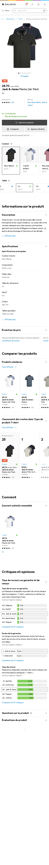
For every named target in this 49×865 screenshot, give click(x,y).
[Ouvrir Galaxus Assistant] (38, 4)
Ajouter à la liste (38, 129)
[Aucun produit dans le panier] (45, 4)
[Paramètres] (26, 4)
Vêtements (10, 19)
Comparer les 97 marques (13, 627)
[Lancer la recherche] (15, 10)
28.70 (5, 86)
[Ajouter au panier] (3, 552)
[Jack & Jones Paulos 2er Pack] (10, 390)
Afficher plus (10, 236)
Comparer (14, 129)
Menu (7, 10)
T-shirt (20, 19)
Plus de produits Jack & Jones (37, 102)
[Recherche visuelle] (44, 10)
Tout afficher (8, 367)
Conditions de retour (11, 341)
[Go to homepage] (9, 4)
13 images (24, 76)
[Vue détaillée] (24, 614)
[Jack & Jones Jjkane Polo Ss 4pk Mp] (29, 456)
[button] (24, 115)
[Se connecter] (32, 4)
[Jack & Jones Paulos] (29, 390)
